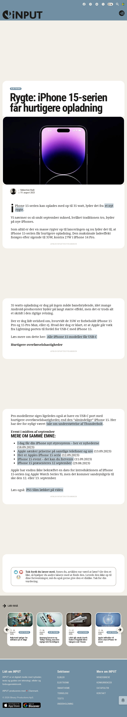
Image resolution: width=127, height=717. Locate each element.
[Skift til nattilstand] (110, 4)
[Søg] (117, 4)
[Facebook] (84, 4)
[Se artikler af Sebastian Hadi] (13, 191)
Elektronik (15, 88)
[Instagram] (90, 4)
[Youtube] (97, 4)
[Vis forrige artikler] (7, 629)
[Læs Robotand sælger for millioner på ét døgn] (20, 619)
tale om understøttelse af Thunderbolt (75, 424)
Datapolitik (103, 688)
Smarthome (63, 688)
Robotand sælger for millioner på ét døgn (19, 639)
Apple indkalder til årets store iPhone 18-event (107, 640)
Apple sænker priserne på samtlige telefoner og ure (55, 451)
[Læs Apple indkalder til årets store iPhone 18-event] (108, 619)
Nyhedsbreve (103, 677)
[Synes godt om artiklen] (16, 572)
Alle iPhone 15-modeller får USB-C (72, 337)
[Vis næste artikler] (119, 629)
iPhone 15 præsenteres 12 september (45, 463)
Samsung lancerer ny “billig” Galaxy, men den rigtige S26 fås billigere (49, 640)
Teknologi (62, 693)
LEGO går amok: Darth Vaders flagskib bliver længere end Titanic (78, 640)
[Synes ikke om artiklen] (21, 572)
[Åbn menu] (122, 13)
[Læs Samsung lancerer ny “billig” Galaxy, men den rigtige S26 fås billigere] (49, 619)
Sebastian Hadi (27, 190)
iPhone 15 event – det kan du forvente (45, 459)
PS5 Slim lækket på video (44, 490)
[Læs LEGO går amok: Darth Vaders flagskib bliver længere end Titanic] (79, 619)
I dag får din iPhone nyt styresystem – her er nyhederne (58, 443)
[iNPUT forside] (24, 14)
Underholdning (65, 704)
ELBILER (61, 677)
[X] (103, 4)
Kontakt (101, 693)
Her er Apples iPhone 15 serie (39, 455)
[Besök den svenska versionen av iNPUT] (123, 4)
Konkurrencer (104, 682)
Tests (60, 698)
